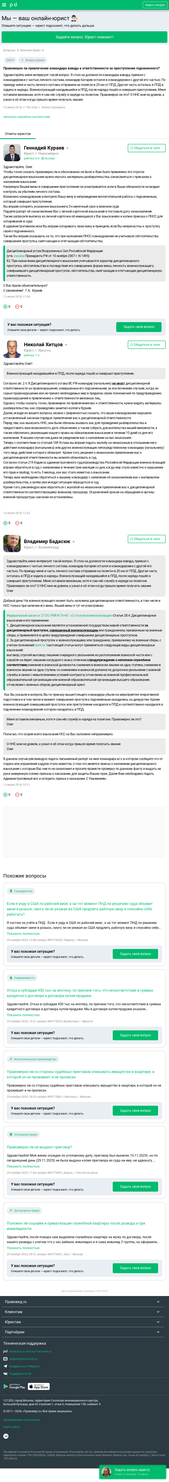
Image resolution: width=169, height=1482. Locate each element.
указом (19, 256)
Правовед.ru (16, 1302)
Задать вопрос (155, 5)
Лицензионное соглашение (21, 1419)
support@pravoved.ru (23, 1358)
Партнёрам (14, 1332)
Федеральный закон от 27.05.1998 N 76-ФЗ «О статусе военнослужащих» (60, 615)
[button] (133, 1472)
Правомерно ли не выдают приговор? (39, 1147)
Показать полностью (23, 934)
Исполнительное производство (35, 1059)
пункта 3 (41, 645)
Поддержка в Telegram (24, 1366)
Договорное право (27, 1210)
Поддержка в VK (20, 1373)
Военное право (30, 50)
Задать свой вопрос (139, 327)
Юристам (13, 1322)
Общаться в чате (147, 148)
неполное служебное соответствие (26, 116)
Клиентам (13, 1312)
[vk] (5, 1436)
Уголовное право (25, 1134)
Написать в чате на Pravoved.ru (30, 1351)
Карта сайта (11, 1426)
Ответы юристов (18, 134)
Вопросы (9, 50)
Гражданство (23, 891)
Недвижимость (24, 977)
